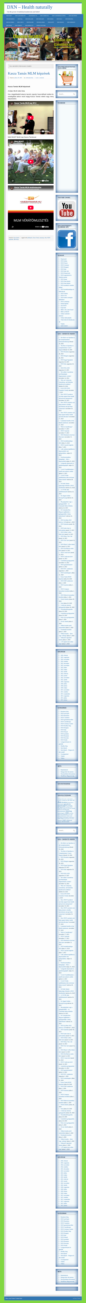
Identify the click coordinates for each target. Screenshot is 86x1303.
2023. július (64, 667)
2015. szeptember (65, 694)
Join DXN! (64, 305)
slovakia (72, 818)
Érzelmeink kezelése (66, 629)
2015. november (65, 690)
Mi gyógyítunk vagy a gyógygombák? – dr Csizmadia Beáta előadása (66, 504)
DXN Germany (71, 22)
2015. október (64, 692)
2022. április (64, 679)
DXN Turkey (18, 25)
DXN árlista (64, 261)
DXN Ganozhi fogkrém (67, 445)
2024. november (65, 659)
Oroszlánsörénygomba (67, 609)
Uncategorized (64, 754)
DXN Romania (65, 736)
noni (69, 814)
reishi (59, 818)
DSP (73, 800)
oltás (71, 814)
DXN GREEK (50, 19)
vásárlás (59, 821)
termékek (60, 820)
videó (64, 820)
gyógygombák (69, 807)
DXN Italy (59, 19)
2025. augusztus (65, 657)
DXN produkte (65, 734)
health (64, 808)
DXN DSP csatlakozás (67, 581)
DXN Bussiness (10, 19)
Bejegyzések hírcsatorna (67, 772)
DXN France (60, 22)
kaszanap (42, 237)
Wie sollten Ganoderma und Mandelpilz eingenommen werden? (66, 374)
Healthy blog (64, 746)
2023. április (64, 671)
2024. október (64, 661)
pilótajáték (60, 817)
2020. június (64, 685)
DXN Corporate (65, 431)
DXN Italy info (65, 271)
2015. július (64, 698)
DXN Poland (30, 22)
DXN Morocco (29, 25)
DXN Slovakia (10, 22)
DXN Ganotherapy (20, 15)
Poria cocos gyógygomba (67, 617)
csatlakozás (64, 800)
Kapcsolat (63, 307)
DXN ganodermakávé (66, 564)
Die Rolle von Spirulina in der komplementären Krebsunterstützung (67, 339)
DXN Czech (20, 22)
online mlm (69, 816)
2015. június (64, 700)
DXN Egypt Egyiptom (67, 360)
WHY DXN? (9, 15)
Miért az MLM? (65, 311)
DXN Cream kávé (65, 552)
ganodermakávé (62, 805)
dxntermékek (61, 804)
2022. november (65, 677)
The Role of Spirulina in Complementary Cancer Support (66, 347)
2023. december (65, 663)
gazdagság (70, 805)
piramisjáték (66, 817)
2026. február (64, 655)
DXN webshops (65, 301)
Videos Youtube (41, 25)
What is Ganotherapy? (66, 427)
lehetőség (69, 811)
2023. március (64, 673)
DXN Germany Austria (67, 723)
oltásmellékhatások (62, 816)
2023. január (64, 675)
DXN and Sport (73, 15)
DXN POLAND (65, 368)
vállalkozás (69, 820)
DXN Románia (69, 19)
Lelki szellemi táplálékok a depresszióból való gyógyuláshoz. (67, 451)
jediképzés (29, 237)
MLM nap (16, 239)
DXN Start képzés (65, 281)
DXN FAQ (20, 19)
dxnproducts (70, 802)
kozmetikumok (62, 811)
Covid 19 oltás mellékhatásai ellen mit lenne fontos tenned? (66, 477)
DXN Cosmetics (44, 15)
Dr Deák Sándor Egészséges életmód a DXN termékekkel (66, 485)
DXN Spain (9, 25)
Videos (62, 758)
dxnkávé (64, 802)
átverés (64, 821)
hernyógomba (68, 808)
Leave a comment (40, 77)
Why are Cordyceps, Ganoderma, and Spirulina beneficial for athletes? (66, 382)
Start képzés (16, 237)
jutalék (73, 808)
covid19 (59, 800)
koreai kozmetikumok (63, 809)
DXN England (29, 19)
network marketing (63, 814)
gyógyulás (60, 808)
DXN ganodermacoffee (59, 15)
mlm (46, 237)
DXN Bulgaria (41, 22)
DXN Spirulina (65, 524)
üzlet (67, 821)
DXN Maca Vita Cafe (66, 536)
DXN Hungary (40, 19)
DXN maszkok (65, 585)
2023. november (65, 665)
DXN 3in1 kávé (65, 540)
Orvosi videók (64, 621)
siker (62, 818)
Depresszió (64, 259)
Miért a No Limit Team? (67, 309)
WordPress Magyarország (67, 776)
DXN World (64, 740)
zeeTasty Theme (76, 1298)
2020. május (64, 688)
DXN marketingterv (66, 573)
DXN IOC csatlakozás (67, 568)
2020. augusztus (65, 681)
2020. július (64, 683)
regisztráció (71, 817)
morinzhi (71, 813)
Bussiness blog (65, 711)
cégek (71, 800)
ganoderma (67, 804)
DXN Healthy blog (66, 725)
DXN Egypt (51, 22)
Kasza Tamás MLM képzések (29, 73)
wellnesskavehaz (29, 77)
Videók (62, 324)
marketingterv (61, 813)
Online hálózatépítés (66, 318)
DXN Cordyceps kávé (67, 556)
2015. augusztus (65, 696)
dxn (59, 802)
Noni (62, 603)
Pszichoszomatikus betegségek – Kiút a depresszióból (65, 459)
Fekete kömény (65, 599)
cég (68, 800)
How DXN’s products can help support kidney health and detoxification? (67, 414)
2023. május (64, 669)
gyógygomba (62, 807)
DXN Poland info (65, 273)
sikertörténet (67, 818)
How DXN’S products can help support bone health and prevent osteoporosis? (66, 396)
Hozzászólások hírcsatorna (68, 774)
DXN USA (64, 295)
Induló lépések (64, 303)
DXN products (33, 15)
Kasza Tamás (36, 237)
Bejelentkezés (64, 770)
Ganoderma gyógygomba (67, 560)
